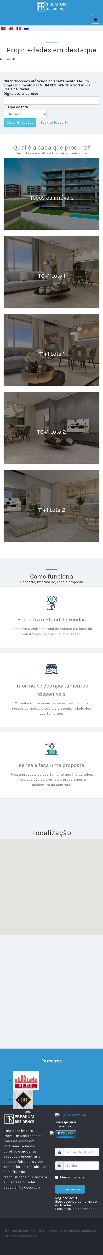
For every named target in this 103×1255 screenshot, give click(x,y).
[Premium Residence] (51, 6)
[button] (27, 889)
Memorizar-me (72, 1177)
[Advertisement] (51, 986)
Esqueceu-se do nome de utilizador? (76, 1203)
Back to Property (54, 122)
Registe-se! (65, 1198)
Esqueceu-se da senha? (74, 1209)
